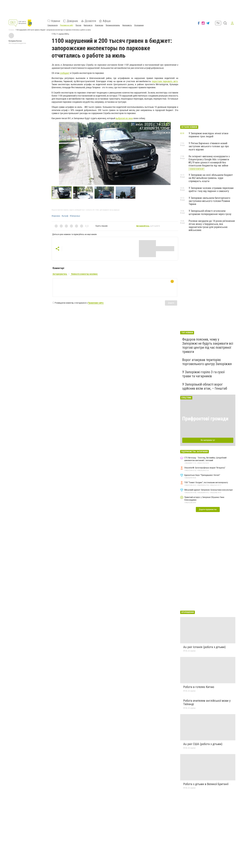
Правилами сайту (95, 303)
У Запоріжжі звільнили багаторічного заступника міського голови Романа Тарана (209, 201)
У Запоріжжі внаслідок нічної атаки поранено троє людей (208, 135)
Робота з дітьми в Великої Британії (205, 784)
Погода (78, 25)
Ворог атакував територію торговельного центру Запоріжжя (207, 362)
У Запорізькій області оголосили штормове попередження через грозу (210, 212)
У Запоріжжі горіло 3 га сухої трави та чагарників (203, 374)
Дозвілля (90, 21)
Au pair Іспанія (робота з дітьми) (204, 647)
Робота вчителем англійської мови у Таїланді (207, 702)
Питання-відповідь (113, 25)
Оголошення (139, 25)
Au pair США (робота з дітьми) (202, 744)
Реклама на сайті (66, 25)
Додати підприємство (208, 509)
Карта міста (88, 25)
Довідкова (99, 25)
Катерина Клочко (15, 41)
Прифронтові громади (205, 419)
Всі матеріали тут (208, 440)
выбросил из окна (124, 118)
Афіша (107, 21)
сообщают (65, 73)
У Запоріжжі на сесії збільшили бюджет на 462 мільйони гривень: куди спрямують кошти (211, 178)
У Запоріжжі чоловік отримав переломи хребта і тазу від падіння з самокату (211, 189)
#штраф (65, 216)
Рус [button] (218, 23)
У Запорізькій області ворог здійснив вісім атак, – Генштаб (204, 386)
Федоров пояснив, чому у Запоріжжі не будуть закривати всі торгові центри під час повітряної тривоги (207, 345)
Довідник (72, 21)
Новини (55, 21)
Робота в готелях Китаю (198, 687)
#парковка (56, 216)
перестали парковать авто (165, 81)
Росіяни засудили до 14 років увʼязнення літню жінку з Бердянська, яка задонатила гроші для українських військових (212, 225)
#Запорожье (75, 216)
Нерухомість (127, 25)
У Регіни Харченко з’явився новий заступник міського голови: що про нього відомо (209, 146)
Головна (11, 30)
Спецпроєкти (53, 25)
